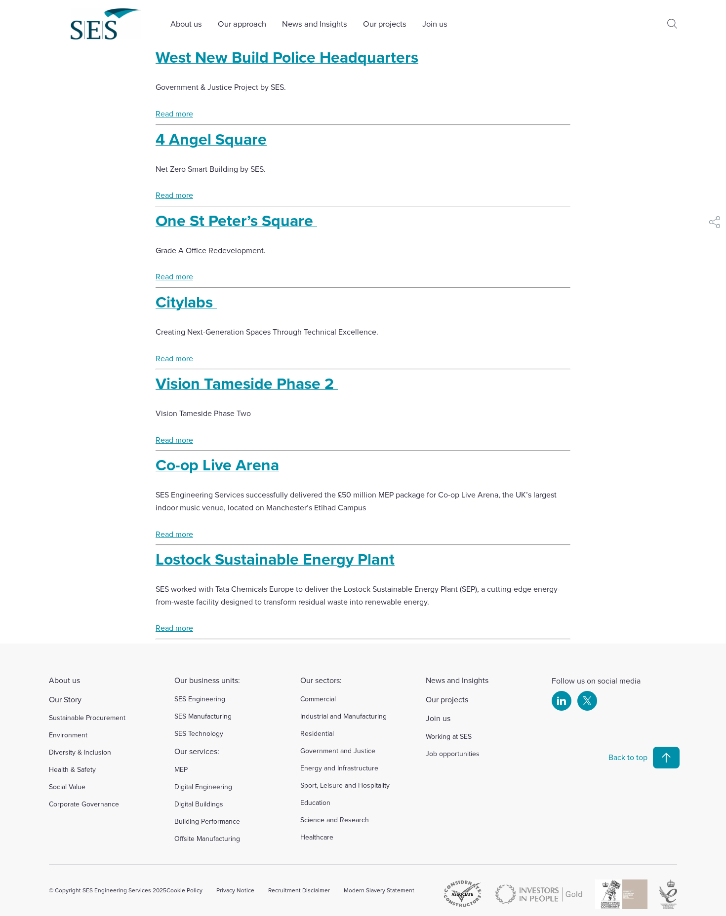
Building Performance (207, 821)
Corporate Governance (84, 804)
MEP (181, 769)
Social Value (67, 787)
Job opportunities (453, 754)
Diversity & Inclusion (80, 752)
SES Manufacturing (203, 716)
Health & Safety (72, 769)
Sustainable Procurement (87, 718)
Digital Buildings (198, 804)
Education (315, 802)
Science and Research (334, 820)
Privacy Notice (235, 890)
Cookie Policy (184, 890)
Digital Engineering (203, 787)
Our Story (65, 699)
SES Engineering (199, 699)
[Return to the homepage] (105, 23)
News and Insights (314, 23)
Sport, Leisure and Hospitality (345, 785)
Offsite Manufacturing (207, 838)
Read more (174, 113)
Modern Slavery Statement (379, 890)
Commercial (318, 699)
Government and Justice (337, 751)
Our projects (384, 23)
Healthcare (316, 837)
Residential (317, 733)
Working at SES (449, 736)
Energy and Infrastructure (339, 768)
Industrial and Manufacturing (343, 716)
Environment (68, 735)
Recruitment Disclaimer (299, 890)
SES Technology (198, 733)
